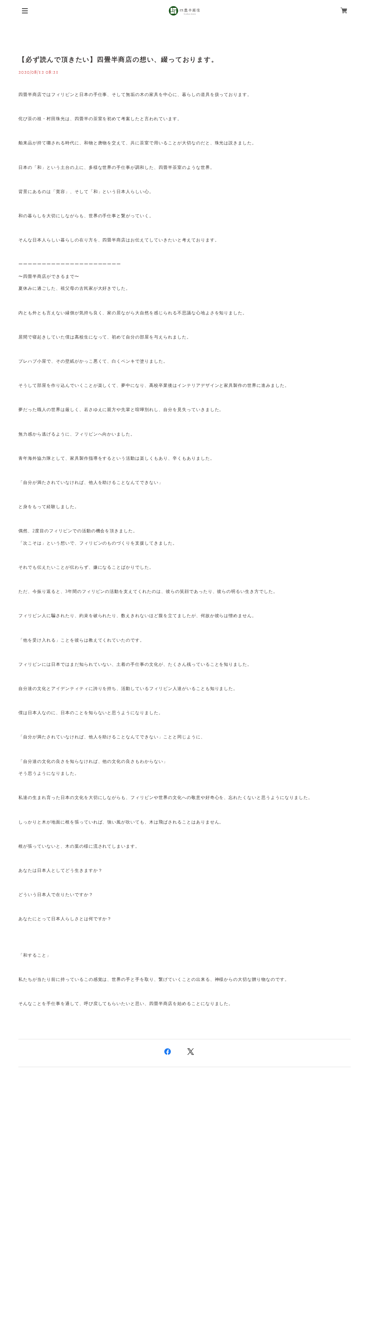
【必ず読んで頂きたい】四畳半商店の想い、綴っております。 (118, 59)
